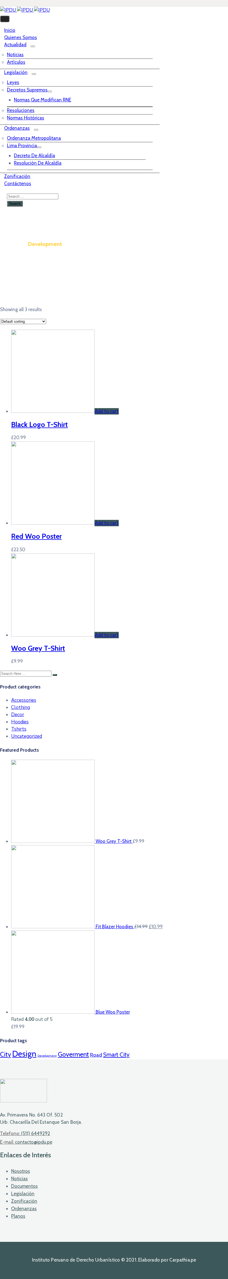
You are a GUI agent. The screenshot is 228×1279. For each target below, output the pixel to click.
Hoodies (20, 722)
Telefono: (25, 1133)
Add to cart (107, 411)
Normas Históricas (25, 118)
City (5, 1054)
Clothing (20, 707)
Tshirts (18, 729)
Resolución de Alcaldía (37, 163)
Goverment (73, 1054)
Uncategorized (26, 736)
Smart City (116, 1054)
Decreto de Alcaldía (34, 155)
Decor (17, 714)
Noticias (15, 54)
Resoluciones (20, 110)
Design (24, 1054)
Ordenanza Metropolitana (34, 138)
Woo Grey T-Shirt (38, 648)
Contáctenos (17, 183)
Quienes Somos (20, 37)
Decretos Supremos (27, 90)
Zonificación (17, 176)
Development (47, 1055)
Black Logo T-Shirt (39, 424)
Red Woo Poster (36, 536)
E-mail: (26, 1142)
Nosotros (20, 1171)
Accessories (23, 700)
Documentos (24, 1186)
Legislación (16, 72)
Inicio (9, 30)
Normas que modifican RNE (42, 100)
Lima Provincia (22, 145)
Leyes (13, 82)
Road (96, 1055)
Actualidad (15, 44)
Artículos (16, 62)
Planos (18, 1216)
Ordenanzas (17, 128)
